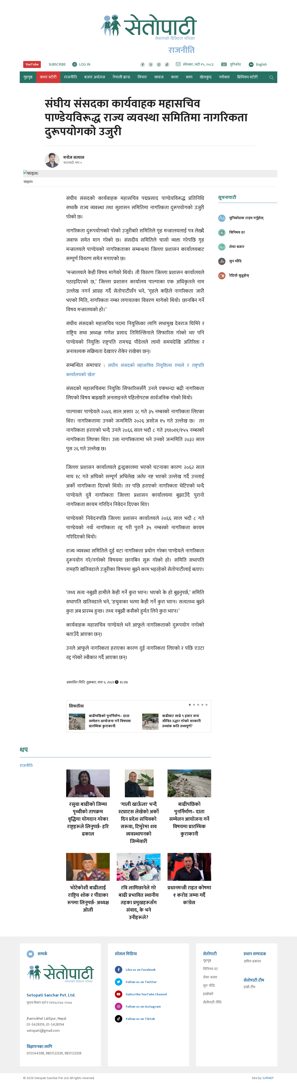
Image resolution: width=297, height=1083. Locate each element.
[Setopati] (60, 973)
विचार (142, 77)
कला (174, 77)
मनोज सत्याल (73, 157)
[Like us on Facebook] (142, 64)
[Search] (271, 77)
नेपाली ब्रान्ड (121, 77)
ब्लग (189, 77)
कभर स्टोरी (48, 77)
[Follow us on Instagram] (158, 64)
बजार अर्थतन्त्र (94, 77)
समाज (159, 77)
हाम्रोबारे (208, 994)
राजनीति (70, 77)
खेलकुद (206, 77)
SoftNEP (268, 1078)
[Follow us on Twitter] (150, 64)
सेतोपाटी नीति (212, 1003)
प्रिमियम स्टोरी (247, 77)
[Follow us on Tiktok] (167, 64)
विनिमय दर (210, 969)
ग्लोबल (224, 77)
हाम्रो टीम (249, 987)
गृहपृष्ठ (207, 961)
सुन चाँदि (209, 986)
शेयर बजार (210, 977)
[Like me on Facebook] (54, 166)
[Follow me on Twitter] (58, 162)
